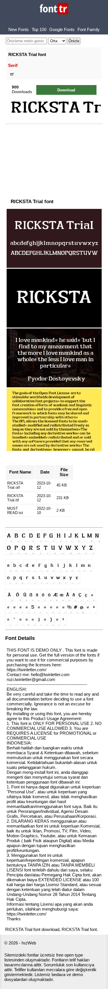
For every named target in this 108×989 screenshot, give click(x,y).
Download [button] (66, 90)
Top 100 (39, 29)
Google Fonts (62, 29)
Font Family (88, 29)
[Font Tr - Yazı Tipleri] (54, 9)
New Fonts (18, 29)
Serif (13, 65)
